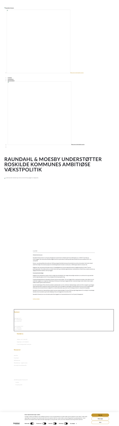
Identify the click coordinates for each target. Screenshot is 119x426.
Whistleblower (17, 360)
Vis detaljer (72, 423)
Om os (4, 402)
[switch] (44, 424)
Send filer (16, 355)
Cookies (17, 382)
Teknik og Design (7, 404)
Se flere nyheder (36, 298)
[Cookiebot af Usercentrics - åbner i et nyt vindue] (16, 424)
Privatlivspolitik (18, 384)
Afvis (100, 422)
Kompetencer (6, 395)
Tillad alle (100, 415)
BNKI (4, 407)
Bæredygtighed (7, 398)
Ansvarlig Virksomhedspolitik (20, 365)
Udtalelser (5, 410)
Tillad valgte (100, 418)
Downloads (16, 357)
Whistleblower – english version (20, 362)
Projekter (5, 392)
